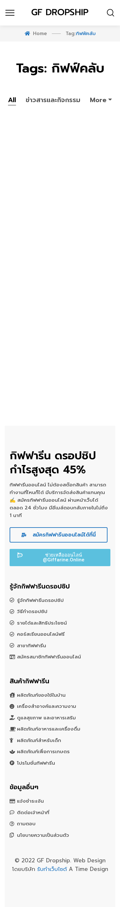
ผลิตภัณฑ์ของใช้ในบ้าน (41, 695)
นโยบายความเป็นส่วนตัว (43, 835)
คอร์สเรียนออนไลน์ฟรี (41, 634)
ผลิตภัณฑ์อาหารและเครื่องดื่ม (48, 728)
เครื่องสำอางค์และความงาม (46, 706)
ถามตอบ (26, 823)
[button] (60, 557)
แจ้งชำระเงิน (30, 801)
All (12, 100)
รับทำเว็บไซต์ (53, 869)
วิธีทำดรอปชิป (32, 611)
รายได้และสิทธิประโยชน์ (42, 622)
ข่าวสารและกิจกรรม (53, 100)
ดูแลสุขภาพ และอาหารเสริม (46, 717)
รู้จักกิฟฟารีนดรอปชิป (40, 600)
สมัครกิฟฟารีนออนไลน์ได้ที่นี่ (63, 535)
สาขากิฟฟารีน (31, 645)
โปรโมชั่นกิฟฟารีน (36, 763)
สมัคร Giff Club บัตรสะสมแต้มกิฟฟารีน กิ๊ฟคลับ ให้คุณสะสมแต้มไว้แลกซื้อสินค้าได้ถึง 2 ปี (57, 307)
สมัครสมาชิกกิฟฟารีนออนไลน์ (49, 656)
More (98, 100)
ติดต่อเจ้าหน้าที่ (33, 812)
